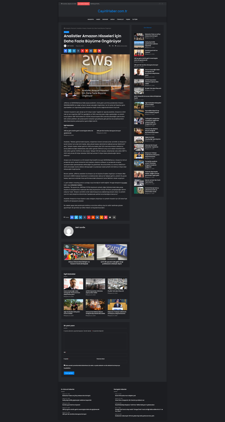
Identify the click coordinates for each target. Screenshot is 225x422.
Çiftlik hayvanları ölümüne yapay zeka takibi (94, 292)
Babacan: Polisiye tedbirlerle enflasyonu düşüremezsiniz (117, 312)
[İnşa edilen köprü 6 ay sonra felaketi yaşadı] (139, 113)
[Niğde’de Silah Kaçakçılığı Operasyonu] (139, 139)
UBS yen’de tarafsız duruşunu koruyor (109, 131)
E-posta (66, 359)
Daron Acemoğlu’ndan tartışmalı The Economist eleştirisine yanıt (72, 292)
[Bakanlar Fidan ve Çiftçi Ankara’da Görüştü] (139, 36)
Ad (65, 352)
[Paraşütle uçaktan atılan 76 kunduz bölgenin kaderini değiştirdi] (139, 163)
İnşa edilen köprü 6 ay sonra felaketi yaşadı (152, 111)
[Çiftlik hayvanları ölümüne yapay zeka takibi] (95, 283)
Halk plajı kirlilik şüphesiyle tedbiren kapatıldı (151, 44)
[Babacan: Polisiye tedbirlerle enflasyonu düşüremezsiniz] (117, 304)
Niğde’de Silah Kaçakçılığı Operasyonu (152, 138)
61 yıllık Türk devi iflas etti (116, 291)
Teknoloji (120, 19)
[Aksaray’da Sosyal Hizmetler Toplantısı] (139, 147)
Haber (98, 19)
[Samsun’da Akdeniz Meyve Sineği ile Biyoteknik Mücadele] (95, 304)
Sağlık (112, 19)
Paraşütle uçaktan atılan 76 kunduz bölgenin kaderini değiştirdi (151, 164)
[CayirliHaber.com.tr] (112, 11)
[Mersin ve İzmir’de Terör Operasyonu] (139, 182)
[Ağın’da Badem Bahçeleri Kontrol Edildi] (73, 304)
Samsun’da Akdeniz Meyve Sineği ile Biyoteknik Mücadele (95, 312)
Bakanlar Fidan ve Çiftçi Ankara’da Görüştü (152, 35)
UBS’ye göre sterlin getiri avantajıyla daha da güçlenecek (146, 59)
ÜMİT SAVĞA (70, 46)
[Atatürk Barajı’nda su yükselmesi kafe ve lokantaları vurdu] (139, 190)
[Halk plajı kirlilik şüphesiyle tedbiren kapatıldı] (139, 44)
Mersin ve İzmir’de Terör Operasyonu (152, 181)
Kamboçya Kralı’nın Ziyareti (98, 3)
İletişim (134, 19)
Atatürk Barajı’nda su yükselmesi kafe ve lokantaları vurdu (152, 190)
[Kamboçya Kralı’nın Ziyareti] (139, 53)
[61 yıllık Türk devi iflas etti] (117, 283)
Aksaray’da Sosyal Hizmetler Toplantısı (151, 146)
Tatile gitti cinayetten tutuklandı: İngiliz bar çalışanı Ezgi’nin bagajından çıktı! (152, 121)
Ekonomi (105, 19)
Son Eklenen (148, 27)
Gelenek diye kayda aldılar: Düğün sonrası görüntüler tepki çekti (152, 173)
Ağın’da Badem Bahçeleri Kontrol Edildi (72, 312)
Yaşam (128, 19)
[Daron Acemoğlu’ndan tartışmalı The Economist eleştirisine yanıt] (73, 283)
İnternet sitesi (101, 359)
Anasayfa (91, 19)
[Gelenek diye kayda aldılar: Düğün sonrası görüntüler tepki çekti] (139, 174)
